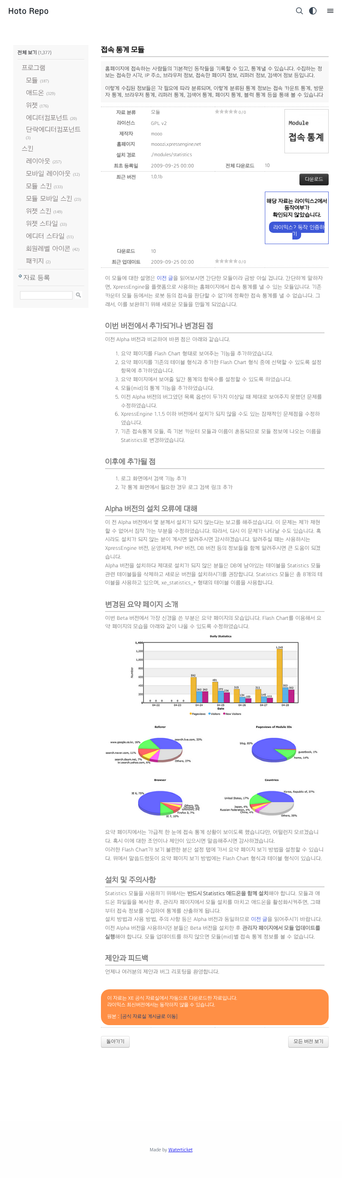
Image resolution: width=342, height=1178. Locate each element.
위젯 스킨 (38, 211)
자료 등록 (36, 277)
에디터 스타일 (45, 236)
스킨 (27, 148)
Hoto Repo (28, 11)
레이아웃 (38, 161)
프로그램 (33, 67)
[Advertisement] (171, 1077)
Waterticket (180, 1150)
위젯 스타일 (42, 223)
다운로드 (314, 179)
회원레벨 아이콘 (48, 248)
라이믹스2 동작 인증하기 (298, 230)
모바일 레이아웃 (48, 173)
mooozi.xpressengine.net (176, 144)
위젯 (32, 105)
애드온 (35, 92)
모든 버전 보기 (308, 1041)
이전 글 (165, 278)
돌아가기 (115, 1041)
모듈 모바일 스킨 (49, 198)
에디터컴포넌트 (47, 117)
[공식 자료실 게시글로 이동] (149, 1016)
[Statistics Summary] (214, 824)
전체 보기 (27, 52)
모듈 (32, 80)
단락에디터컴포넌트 (53, 129)
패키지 (35, 261)
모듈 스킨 (39, 186)
